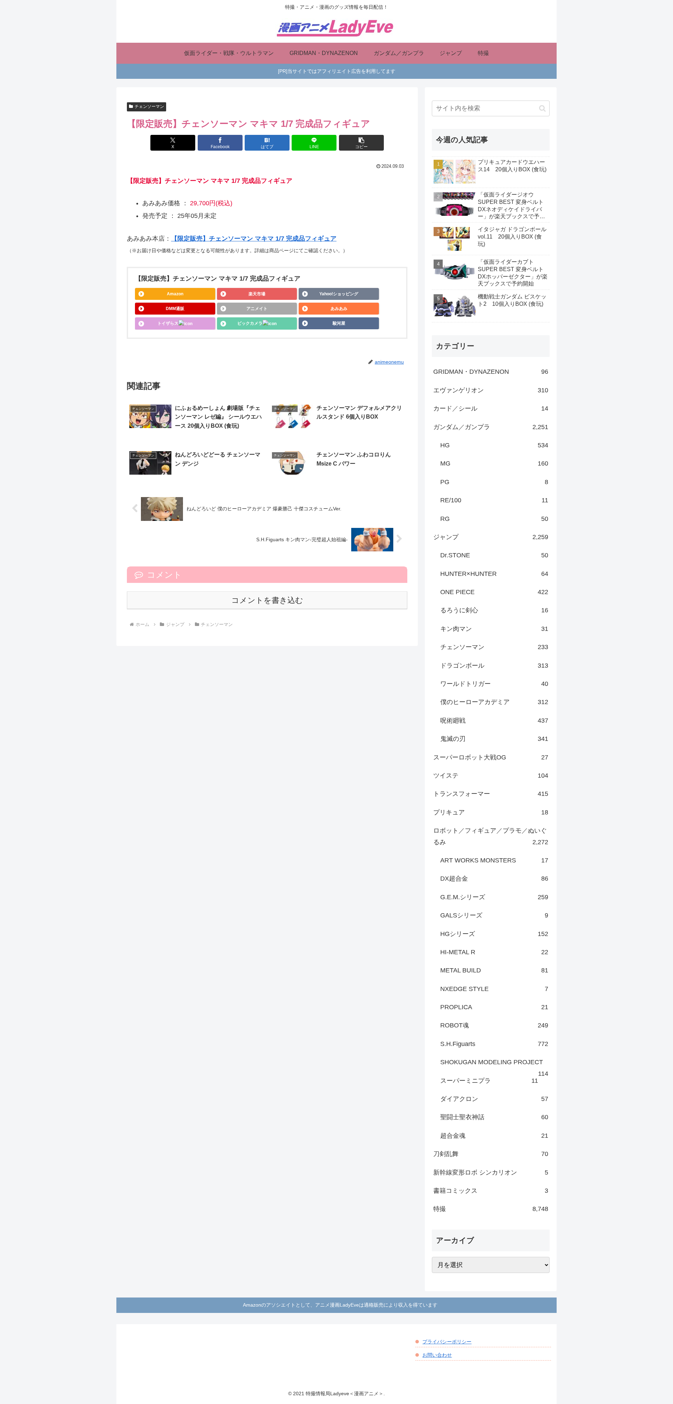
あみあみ (339, 308)
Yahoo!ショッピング (338, 293)
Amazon (175, 293)
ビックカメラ (250, 323)
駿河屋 (339, 323)
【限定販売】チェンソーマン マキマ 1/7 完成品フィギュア (253, 238)
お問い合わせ (437, 1355)
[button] (361, 143)
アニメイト (256, 308)
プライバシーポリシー (446, 1341)
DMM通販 (175, 308)
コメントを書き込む (267, 600)
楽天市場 (257, 293)
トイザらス (167, 323)
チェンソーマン (149, 106)
